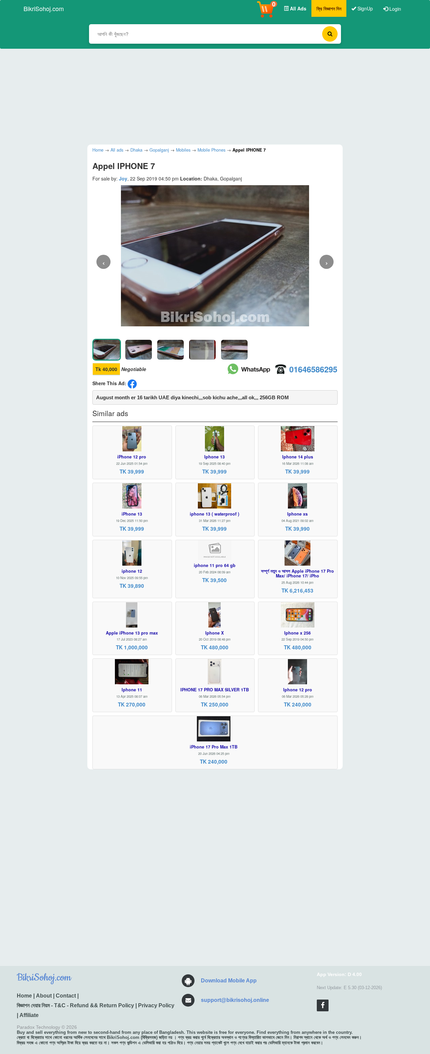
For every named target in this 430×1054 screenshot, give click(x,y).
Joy (123, 178)
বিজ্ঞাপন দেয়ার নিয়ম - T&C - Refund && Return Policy (75, 1005)
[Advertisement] (210, 96)
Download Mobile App (229, 980)
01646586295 (313, 369)
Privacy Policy (156, 1005)
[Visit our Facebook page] (323, 1005)
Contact (66, 996)
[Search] (330, 34)
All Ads (297, 8)
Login (394, 8)
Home (24, 996)
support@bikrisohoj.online (235, 1000)
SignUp (364, 8)
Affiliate (29, 1015)
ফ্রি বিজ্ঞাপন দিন (328, 8)
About (44, 996)
